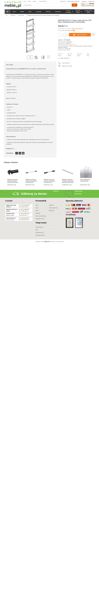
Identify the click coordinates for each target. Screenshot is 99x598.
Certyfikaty (71, 214)
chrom (73, 44)
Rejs (13, 148)
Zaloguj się (84, 1)
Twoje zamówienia (39, 227)
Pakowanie (38, 213)
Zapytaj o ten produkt (67, 66)
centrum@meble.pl (23, 206)
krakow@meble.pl (23, 215)
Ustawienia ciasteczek (40, 235)
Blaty (30, 11)
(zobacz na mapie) (10, 215)
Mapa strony (51, 210)
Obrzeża (48, 11)
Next (54, 38)
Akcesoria (58, 11)
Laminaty (38, 11)
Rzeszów (78, 194)
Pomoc (29, 1)
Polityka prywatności (53, 207)
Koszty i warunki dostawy (41, 216)
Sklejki (22, 11)
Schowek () (63, 1)
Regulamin (51, 205)
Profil (37, 229)
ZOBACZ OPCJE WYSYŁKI (77, 28)
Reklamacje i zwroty (40, 218)
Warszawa (78, 191)
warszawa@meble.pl (24, 219)
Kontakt (34, 1)
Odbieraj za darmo (34, 193)
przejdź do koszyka (90, 5)
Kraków (56, 191)
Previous (5, 38)
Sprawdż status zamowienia (73, 1)
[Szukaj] (74, 5)
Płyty (14, 11)
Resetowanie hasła (40, 232)
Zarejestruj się (91, 1)
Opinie (37, 207)
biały (71, 44)
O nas (25, 1)
